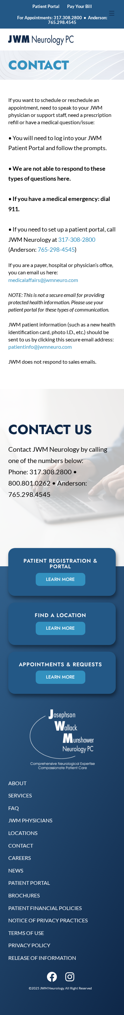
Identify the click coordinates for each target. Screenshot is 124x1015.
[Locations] (22, 833)
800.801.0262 (29, 483)
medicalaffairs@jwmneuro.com (43, 280)
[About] (17, 783)
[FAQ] (13, 808)
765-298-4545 (56, 249)
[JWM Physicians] (30, 820)
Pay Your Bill (79, 6)
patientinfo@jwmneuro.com (40, 346)
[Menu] (111, 13)
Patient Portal (46, 6)
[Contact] (20, 846)
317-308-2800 (76, 239)
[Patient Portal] (29, 883)
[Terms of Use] (26, 933)
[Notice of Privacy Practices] (48, 920)
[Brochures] (24, 895)
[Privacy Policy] (29, 945)
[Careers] (19, 858)
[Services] (20, 795)
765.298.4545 (62, 22)
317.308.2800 (68, 17)
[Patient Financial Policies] (45, 908)
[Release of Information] (42, 958)
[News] (15, 871)
